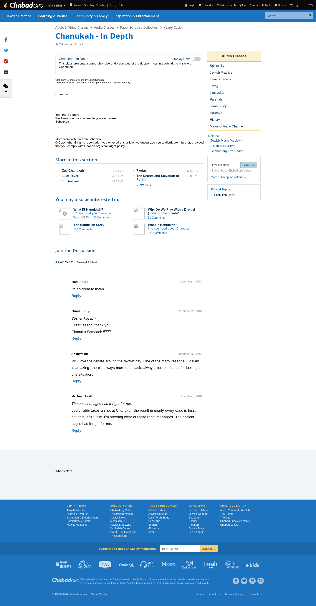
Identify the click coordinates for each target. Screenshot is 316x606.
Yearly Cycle (173, 27)
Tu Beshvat (70, 181)
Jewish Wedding (198, 513)
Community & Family (91, 16)
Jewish (180, 583)
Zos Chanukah (73, 170)
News (169, 564)
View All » (143, 185)
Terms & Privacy (234, 594)
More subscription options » (228, 177)
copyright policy (114, 146)
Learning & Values (53, 16)
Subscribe (154, 521)
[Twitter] (244, 581)
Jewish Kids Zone (120, 524)
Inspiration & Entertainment (136, 16)
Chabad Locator (229, 524)
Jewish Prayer (197, 528)
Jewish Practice (19, 16)
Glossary (153, 528)
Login (191, 5)
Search (152, 524)
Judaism (167, 583)
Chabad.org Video (121, 510)
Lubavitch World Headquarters (193, 579)
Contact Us (255, 594)
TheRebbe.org (118, 535)
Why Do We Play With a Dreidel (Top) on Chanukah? (171, 211)
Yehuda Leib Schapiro (72, 44)
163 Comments (83, 229)
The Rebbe (226, 513)
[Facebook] (236, 581)
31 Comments (156, 217)
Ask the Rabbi (228, 5)
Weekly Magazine (77, 524)
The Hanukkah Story (88, 225)
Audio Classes (104, 27)
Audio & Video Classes (71, 27)
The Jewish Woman (122, 513)
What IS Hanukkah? (88, 209)
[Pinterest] (252, 581)
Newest (82, 262)
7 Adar (141, 170)
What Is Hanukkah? (162, 225)
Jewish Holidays (198, 510)
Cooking (190, 564)
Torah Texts (211, 564)
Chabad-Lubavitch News (235, 521)
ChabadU (126, 564)
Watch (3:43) (81, 217)
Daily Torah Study (158, 517)
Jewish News (118, 517)
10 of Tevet (70, 176)
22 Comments (102, 217)
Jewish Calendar (158, 513)
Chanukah (220, 194)
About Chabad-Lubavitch (235, 510)
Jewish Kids (253, 564)
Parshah (194, 524)
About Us (214, 594)
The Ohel (225, 517)
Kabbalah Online (120, 528)
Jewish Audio (196, 532)
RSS (151, 532)
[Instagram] (260, 581)
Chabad (117, 579)
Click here (60, 80)
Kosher (193, 521)
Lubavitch (127, 579)
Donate (282, 5)
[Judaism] (23, 5)
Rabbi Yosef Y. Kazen (131, 583)
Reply (76, 296)
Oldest (92, 262)
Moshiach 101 (118, 521)
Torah (158, 583)
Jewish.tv (105, 564)
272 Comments (157, 232)
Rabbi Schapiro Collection (139, 27)
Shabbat (194, 517)
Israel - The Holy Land (123, 532)
